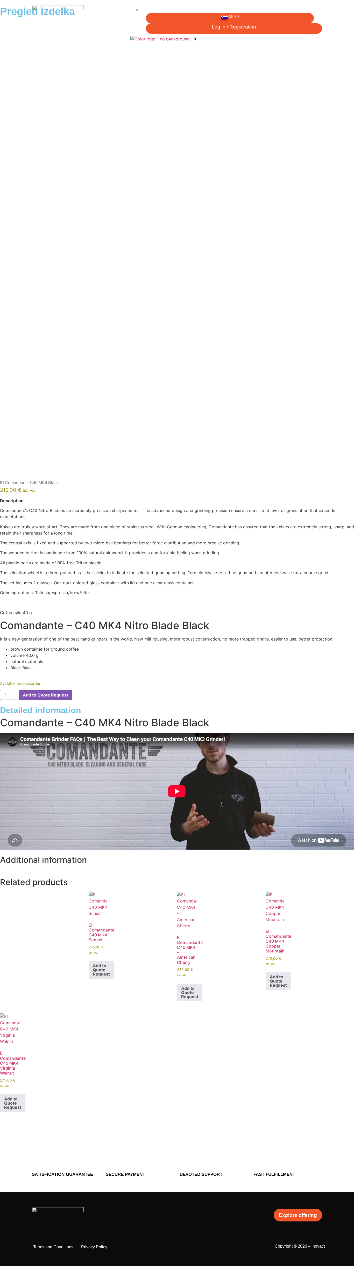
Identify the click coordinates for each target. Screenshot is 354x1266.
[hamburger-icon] (318, 11)
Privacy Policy (94, 1247)
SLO (234, 16)
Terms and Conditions (53, 1247)
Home (150, 10)
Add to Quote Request (45, 695)
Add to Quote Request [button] (101, 970)
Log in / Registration (234, 27)
